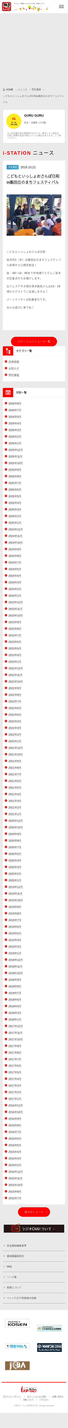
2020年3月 (14, 867)
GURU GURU (34, 115)
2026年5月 (14, 416)
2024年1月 (14, 595)
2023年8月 (14, 628)
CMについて (28, 1400)
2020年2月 (14, 873)
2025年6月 (14, 489)
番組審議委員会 (15, 1256)
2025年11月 (15, 456)
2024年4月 (14, 575)
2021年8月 (14, 767)
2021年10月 (15, 754)
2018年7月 (14, 992)
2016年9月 (14, 1118)
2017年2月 (14, 1092)
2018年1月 (14, 1019)
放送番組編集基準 (16, 1245)
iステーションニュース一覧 (34, 341)
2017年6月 (14, 1065)
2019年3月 (14, 946)
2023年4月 (14, 655)
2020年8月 (14, 840)
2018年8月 (14, 986)
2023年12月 (15, 602)
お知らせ (13, 368)
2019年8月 (14, 913)
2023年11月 (15, 608)
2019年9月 (14, 906)
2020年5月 (14, 853)
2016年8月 (14, 1125)
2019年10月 (15, 900)
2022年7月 (14, 701)
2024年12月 (15, 529)
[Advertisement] (34, 49)
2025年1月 (14, 522)
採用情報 (13, 361)
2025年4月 (14, 502)
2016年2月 (14, 1165)
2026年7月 (14, 410)
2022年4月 (14, 721)
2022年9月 (14, 688)
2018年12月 (15, 959)
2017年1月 (14, 1098)
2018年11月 (15, 966)
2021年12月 (15, 747)
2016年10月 (15, 1112)
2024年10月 (15, 542)
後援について (14, 1287)
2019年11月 (15, 893)
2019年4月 (14, 939)
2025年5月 (14, 496)
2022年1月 (14, 741)
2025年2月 (14, 516)
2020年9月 (14, 833)
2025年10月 (15, 463)
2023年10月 (15, 615)
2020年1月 (14, 880)
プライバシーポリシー (12, 1397)
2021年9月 (14, 761)
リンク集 (12, 1277)
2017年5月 (14, 1072)
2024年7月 (14, 562)
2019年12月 (15, 886)
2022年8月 (14, 694)
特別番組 (36, 89)
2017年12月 (15, 1026)
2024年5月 (14, 569)
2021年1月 (14, 814)
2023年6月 (14, 641)
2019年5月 (14, 933)
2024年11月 (15, 535)
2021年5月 (14, 787)
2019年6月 (14, 926)
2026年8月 (14, 403)
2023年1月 (14, 661)
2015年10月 (15, 1184)
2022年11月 (15, 674)
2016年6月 (14, 1138)
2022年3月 (14, 727)
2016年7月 (14, 1131)
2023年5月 (14, 648)
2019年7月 (14, 920)
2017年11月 (15, 1032)
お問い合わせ (57, 1397)
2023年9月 (14, 622)
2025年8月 (14, 476)
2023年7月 (14, 635)
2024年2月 (14, 588)
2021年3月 (14, 800)
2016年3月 (14, 1158)
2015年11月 (15, 1178)
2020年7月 (14, 847)
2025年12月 (15, 449)
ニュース (22, 89)
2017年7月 (14, 1059)
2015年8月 (14, 1191)
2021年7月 (14, 774)
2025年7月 (14, 482)
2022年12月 (15, 668)
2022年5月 (14, 714)
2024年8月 (14, 555)
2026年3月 (14, 429)
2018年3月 (14, 1012)
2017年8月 (14, 1052)
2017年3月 (14, 1085)
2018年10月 (15, 973)
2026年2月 (14, 436)
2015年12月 (15, 1171)
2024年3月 (14, 582)
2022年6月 (14, 708)
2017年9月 (14, 1045)
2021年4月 (14, 794)
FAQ (9, 1266)
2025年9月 (14, 469)
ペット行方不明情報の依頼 (21, 1298)
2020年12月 (15, 820)
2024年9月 (14, 549)
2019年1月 (14, 953)
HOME (9, 89)
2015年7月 (14, 1198)
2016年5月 (14, 1145)
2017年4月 (14, 1078)
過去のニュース (34, 1212)
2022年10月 (15, 681)
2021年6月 (14, 780)
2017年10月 (15, 1039)
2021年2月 (14, 807)
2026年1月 (14, 443)
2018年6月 (14, 999)
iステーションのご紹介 (36, 1397)
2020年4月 (14, 860)
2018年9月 (14, 979)
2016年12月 (15, 1105)
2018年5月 (14, 1006)
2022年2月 (14, 734)
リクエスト (44, 1400)
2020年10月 (15, 827)
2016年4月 (14, 1151)
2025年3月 (14, 509)
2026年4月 (14, 423)
